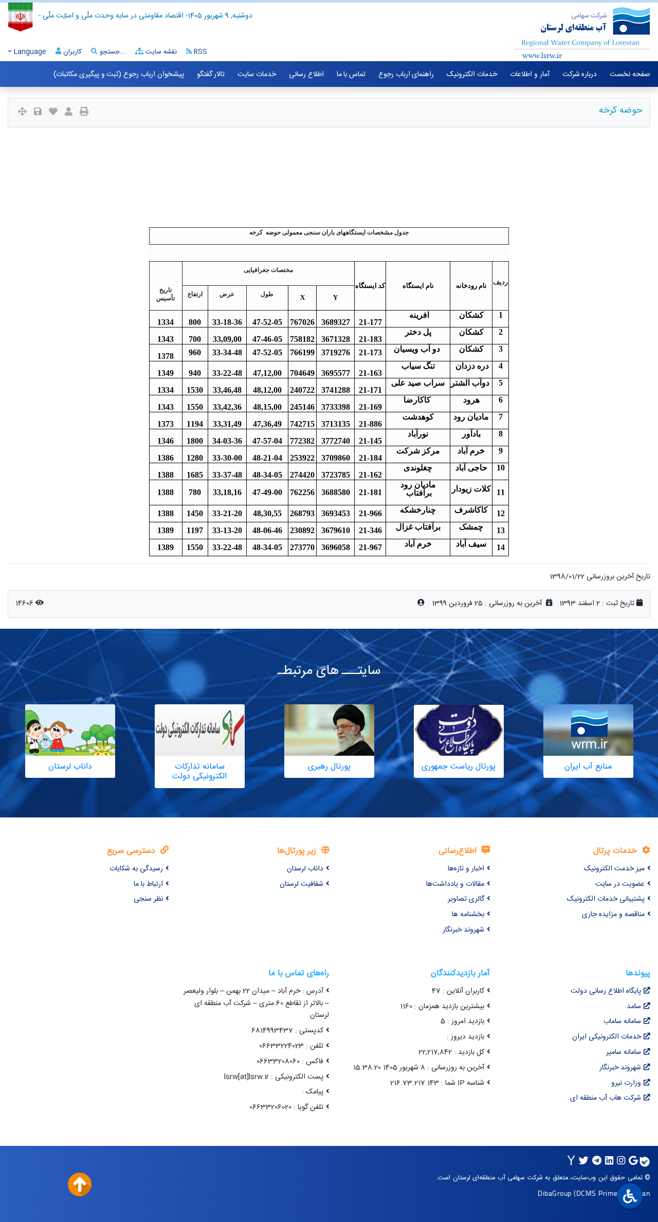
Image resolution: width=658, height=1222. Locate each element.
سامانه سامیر (623, 1052)
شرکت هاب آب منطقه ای (605, 1098)
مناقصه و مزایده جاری (613, 914)
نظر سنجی (148, 899)
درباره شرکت (579, 74)
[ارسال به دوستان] (68, 112)
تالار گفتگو (211, 74)
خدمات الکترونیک (472, 74)
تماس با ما (351, 74)
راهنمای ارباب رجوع (406, 74)
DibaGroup (555, 1193)
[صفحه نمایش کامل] (22, 112)
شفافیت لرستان (301, 884)
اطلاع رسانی (306, 74)
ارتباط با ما (148, 884)
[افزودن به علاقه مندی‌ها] (53, 112)
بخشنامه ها (468, 914)
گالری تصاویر (466, 899)
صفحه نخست (630, 74)
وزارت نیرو (626, 1083)
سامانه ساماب (622, 1021)
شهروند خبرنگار (463, 930)
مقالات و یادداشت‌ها (455, 884)
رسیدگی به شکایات (136, 869)
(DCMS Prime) (597, 1193)
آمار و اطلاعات (529, 74)
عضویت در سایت (620, 884)
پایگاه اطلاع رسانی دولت (606, 991)
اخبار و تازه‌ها (466, 869)
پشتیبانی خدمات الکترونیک (606, 899)
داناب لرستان (305, 869)
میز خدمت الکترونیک (614, 869)
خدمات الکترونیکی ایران (606, 1037)
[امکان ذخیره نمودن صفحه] (38, 112)
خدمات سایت (256, 74)
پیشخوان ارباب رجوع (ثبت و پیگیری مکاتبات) (118, 74)
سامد (634, 1006)
